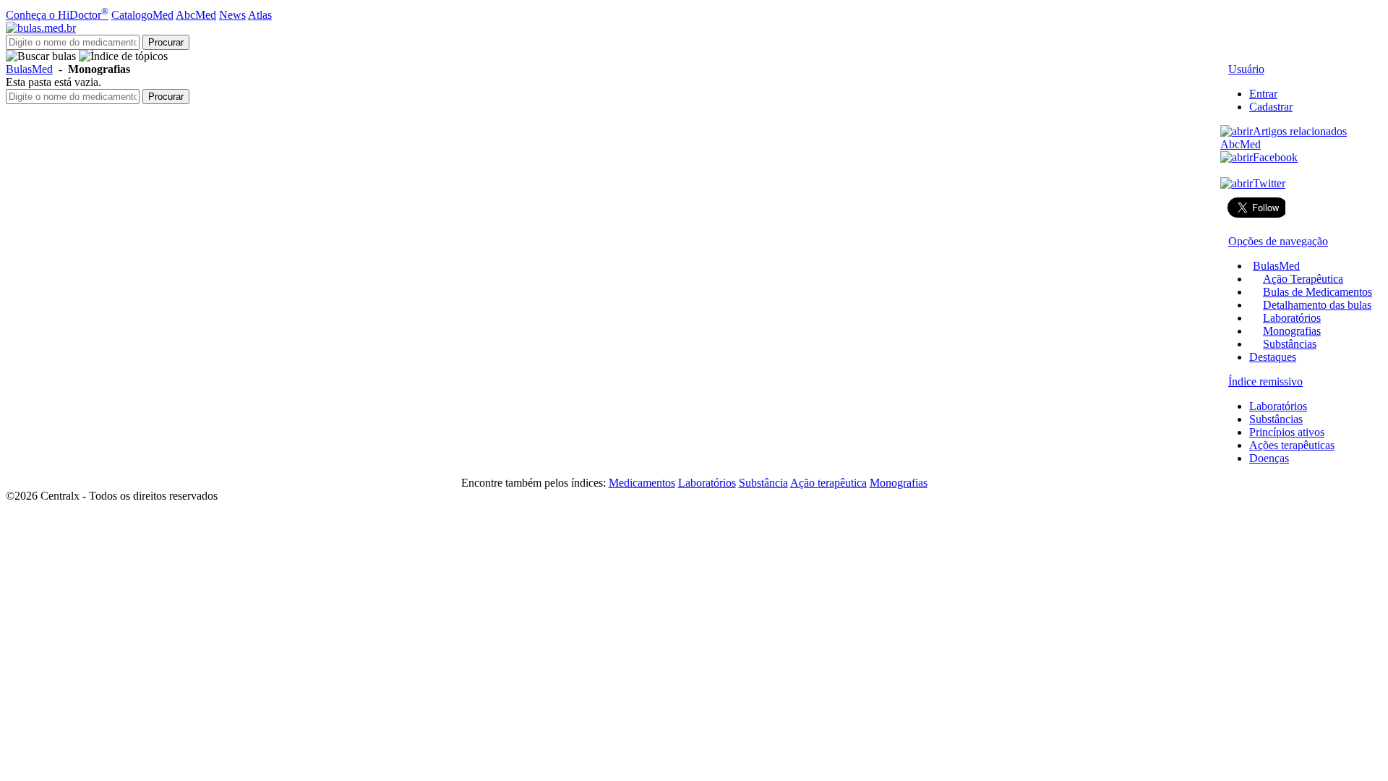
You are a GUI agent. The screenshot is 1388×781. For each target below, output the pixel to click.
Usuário (1246, 69)
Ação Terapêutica (1303, 279)
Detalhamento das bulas (1317, 305)
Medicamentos (642, 483)
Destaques (1272, 357)
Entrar (1263, 94)
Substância (763, 483)
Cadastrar (1271, 107)
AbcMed (196, 15)
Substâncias (1289, 344)
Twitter (1269, 183)
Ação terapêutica (828, 483)
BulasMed (29, 69)
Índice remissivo (1265, 381)
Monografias (1292, 331)
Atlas (260, 15)
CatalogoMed (142, 15)
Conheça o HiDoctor (57, 15)
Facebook (1275, 157)
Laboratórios (1292, 318)
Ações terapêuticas (1292, 445)
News (232, 15)
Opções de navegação (1278, 241)
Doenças (1269, 458)
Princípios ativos (1286, 432)
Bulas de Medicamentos (1317, 292)
